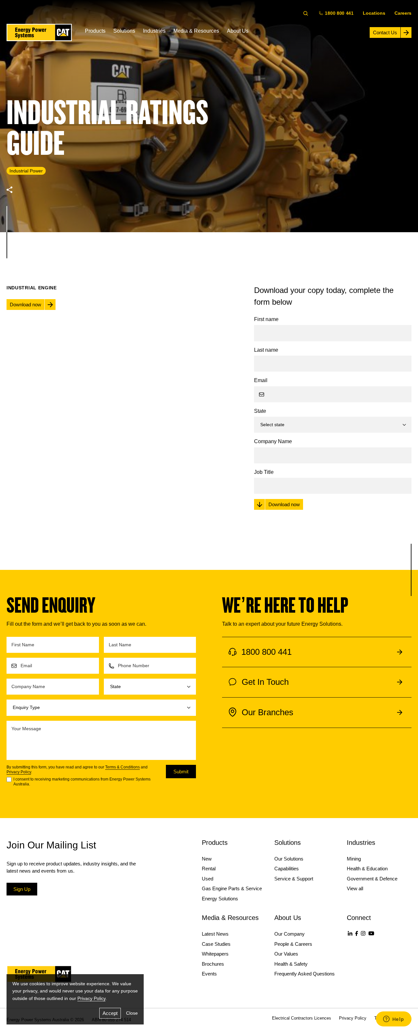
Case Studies (216, 944)
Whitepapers (215, 954)
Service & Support (293, 878)
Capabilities (286, 868)
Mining (354, 859)
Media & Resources (196, 31)
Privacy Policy (19, 772)
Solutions (124, 31)
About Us (238, 31)
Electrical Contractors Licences (301, 1018)
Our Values (286, 954)
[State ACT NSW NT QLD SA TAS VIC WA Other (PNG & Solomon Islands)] (150, 687)
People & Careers (293, 944)
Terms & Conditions (122, 767)
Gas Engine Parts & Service (232, 888)
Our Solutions (288, 859)
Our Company (289, 934)
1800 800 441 (339, 13)
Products (95, 31)
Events (209, 973)
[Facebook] (356, 933)
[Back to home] (39, 32)
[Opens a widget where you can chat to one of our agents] (393, 1019)
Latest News (215, 934)
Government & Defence (372, 878)
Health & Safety (291, 964)
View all (355, 888)
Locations (374, 13)
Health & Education (367, 868)
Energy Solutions (220, 898)
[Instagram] (363, 933)
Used (207, 878)
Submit (180, 771)
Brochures (213, 964)
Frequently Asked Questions (304, 973)
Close (132, 1013)
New (207, 859)
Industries (154, 31)
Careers (402, 13)
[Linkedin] (350, 933)
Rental (209, 868)
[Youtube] (371, 933)
